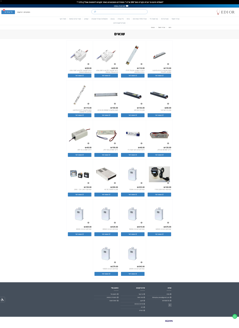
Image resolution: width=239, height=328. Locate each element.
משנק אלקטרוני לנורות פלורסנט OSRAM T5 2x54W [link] (82, 111)
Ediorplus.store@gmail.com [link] (160, 297)
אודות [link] (168, 294)
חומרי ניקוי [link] (63, 19)
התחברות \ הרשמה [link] (23, 12)
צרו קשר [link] (141, 294)
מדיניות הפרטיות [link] (139, 304)
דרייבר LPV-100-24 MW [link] (110, 150)
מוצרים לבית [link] (165, 19)
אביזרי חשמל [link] (175, 19)
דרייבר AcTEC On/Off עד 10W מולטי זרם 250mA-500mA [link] (80, 71)
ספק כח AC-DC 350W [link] (111, 189)
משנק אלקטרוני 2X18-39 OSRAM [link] (107, 110)
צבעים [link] (113, 19)
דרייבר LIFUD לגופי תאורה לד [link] (136, 150)
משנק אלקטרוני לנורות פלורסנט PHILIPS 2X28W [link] (162, 71)
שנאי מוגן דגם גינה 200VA (137, 269)
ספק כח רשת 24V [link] (139, 110)
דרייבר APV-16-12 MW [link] (84, 150)
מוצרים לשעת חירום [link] (119, 23)
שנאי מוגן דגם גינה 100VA (110, 269)
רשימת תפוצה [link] (113, 300)
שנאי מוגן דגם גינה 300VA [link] (83, 229)
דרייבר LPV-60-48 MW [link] (164, 150)
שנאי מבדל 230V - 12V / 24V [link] (82, 189)
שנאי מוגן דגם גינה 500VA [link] (137, 229)
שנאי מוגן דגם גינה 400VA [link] (110, 229)
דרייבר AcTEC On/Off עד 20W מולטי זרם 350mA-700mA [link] (107, 71)
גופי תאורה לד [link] (154, 19)
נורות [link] (128, 19)
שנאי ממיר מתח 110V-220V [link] (163, 189)
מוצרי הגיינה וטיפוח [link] (75, 19)
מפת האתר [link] (140, 297)
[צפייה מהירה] (168, 64)
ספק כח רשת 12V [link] (166, 110)
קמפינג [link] (86, 19)
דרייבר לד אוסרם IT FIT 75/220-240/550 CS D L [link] (135, 71)
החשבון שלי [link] (114, 294)
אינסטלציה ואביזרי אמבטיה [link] (99, 19)
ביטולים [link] (141, 310)
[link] (234, 316)
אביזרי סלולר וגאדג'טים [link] (140, 19)
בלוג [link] (142, 307)
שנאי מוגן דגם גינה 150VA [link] (137, 189)
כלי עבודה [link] (121, 19)
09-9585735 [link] (165, 300)
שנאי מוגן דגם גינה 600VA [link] (163, 229)
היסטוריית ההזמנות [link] (112, 297)
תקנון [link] (141, 300)
